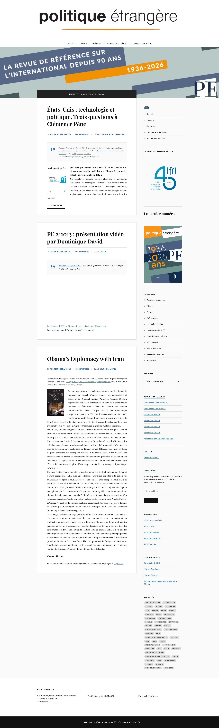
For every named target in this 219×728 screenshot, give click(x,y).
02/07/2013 (84, 252)
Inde (158, 633)
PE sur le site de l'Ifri (152, 538)
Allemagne (170, 606)
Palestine (176, 649)
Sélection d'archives (155, 354)
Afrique (148, 606)
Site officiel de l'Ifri (152, 563)
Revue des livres (108, 369)
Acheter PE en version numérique (158, 438)
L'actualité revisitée (155, 324)
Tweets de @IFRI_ (151, 457)
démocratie (161, 622)
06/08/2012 (84, 369)
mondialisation (152, 645)
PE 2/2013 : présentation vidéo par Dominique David (85, 237)
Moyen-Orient (169, 645)
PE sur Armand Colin (153, 520)
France (158, 626)
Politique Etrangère (60, 134)
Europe (148, 626)
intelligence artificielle (156, 637)
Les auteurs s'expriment (112, 134)
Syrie (159, 660)
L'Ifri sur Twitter (150, 575)
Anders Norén (133, 722)
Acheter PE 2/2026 (152, 420)
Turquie (149, 664)
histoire (149, 633)
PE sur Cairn (149, 526)
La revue (83, 43)
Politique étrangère (154, 652)
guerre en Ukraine (153, 629)
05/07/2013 (84, 134)
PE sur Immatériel (151, 532)
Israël (162, 641)
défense (148, 622)
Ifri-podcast (100, 326)
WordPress (107, 722)
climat (172, 610)
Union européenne (153, 668)
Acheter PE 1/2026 (152, 414)
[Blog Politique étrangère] (109, 19)
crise (158, 614)
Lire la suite (56, 205)
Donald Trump (165, 618)
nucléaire (149, 649)
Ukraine (159, 664)
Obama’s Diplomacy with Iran (85, 358)
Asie (147, 610)
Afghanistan (169, 603)
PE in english (152, 342)
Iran (155, 641)
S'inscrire (151, 500)
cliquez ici (118, 563)
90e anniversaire (152, 603)
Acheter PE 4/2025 (152, 432)
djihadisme (150, 618)
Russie (175, 656)
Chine (163, 610)
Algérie (159, 606)
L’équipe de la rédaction (117, 43)
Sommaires (151, 360)
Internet (175, 637)
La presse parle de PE (156, 330)
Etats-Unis (173, 622)
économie (169, 668)
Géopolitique (171, 629)
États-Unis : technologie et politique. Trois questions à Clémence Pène (82, 116)
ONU (159, 649)
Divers (149, 306)
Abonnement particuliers (155, 408)
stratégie (149, 660)
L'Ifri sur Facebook (152, 569)
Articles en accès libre (156, 300)
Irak (147, 641)
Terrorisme (170, 660)
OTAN (166, 649)
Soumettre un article (142, 43)
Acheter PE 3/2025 (152, 426)
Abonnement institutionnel (156, 402)
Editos (103, 252)
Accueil (71, 43)
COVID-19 (149, 614)
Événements (152, 318)
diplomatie (169, 614)
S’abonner (97, 43)
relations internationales (157, 656)
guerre (167, 626)
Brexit (155, 610)
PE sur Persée (150, 544)
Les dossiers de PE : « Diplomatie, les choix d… (69, 326)
